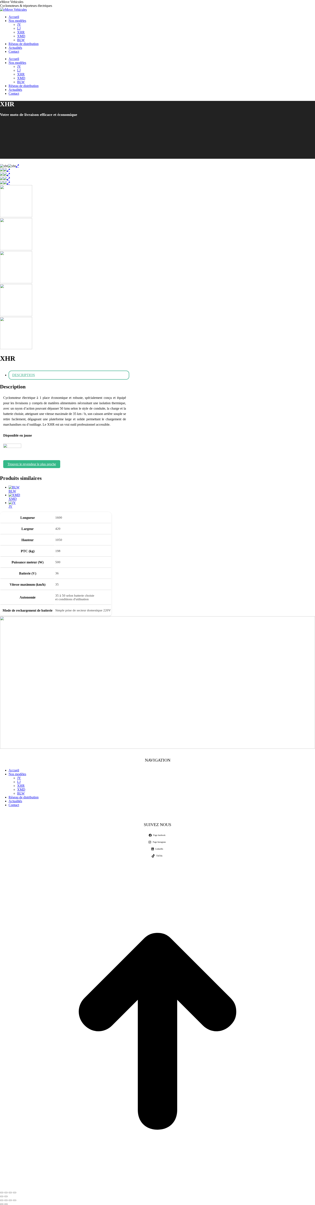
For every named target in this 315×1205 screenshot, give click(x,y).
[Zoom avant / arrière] (14, 1200)
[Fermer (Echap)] (14, 1192)
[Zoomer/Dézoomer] (1, 1192)
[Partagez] (10, 1192)
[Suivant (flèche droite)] (6, 1196)
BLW (12, 491)
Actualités (15, 801)
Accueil (14, 770)
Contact (14, 805)
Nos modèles (17, 774)
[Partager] (6, 1200)
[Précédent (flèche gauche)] (1, 1196)
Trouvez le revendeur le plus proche (32, 464)
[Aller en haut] (157, 1187)
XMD (13, 499)
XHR (21, 785)
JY (10, 506)
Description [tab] (23, 375)
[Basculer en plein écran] (6, 1192)
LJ (19, 782)
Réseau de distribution (24, 797)
